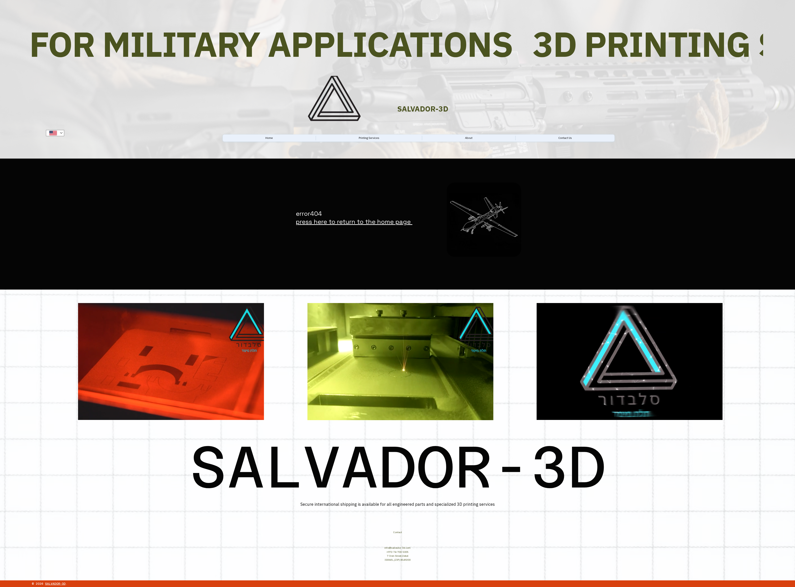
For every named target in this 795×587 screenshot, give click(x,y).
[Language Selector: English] (55, 133)
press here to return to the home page (354, 222)
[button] (257, 415)
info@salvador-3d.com (397, 547)
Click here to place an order (697, 134)
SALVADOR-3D (55, 583)
